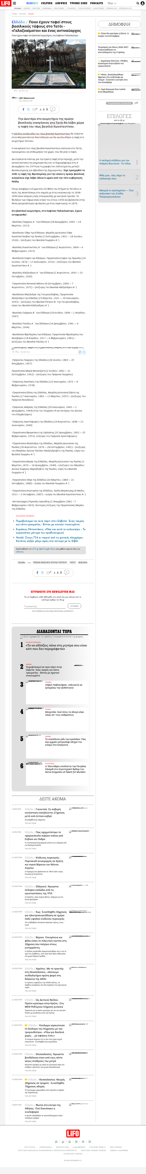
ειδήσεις (20, 551)
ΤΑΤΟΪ (72, 562)
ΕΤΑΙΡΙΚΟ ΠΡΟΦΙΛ (98, 1147)
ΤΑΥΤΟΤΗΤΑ (29, 1147)
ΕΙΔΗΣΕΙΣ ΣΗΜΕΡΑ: (25, 515)
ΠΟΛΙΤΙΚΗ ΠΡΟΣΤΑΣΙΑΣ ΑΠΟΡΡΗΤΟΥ (60, 611)
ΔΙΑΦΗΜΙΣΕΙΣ (79, 1147)
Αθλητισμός (98, 8)
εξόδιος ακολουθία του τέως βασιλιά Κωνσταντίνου (42, 134)
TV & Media (71, 8)
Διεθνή (27, 8)
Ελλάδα (17, 8)
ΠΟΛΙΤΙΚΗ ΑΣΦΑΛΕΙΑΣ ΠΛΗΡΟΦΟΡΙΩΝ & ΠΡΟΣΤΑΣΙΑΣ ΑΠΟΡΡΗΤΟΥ (47, 1150)
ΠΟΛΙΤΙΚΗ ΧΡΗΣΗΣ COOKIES (93, 1150)
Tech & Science (84, 8)
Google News (49, 549)
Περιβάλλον (111, 8)
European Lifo (125, 8)
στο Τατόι (56, 122)
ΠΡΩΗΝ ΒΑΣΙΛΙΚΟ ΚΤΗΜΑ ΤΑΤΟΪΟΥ (50, 562)
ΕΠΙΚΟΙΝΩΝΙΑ (46, 1147)
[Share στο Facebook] (80, 352)
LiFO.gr (34, 549)
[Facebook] (78, 85)
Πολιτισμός (59, 8)
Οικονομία (47, 8)
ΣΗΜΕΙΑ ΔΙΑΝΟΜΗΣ (119, 1150)
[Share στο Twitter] (84, 352)
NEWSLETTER (62, 1147)
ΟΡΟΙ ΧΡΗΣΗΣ (37, 611)
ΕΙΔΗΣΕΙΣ (22, 14)
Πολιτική (36, 8)
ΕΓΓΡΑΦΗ (74, 606)
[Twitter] (82, 85)
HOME (14, 14)
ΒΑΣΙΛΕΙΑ (83, 562)
